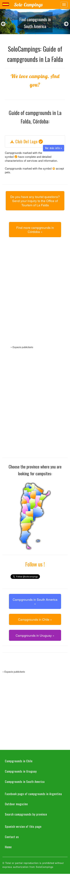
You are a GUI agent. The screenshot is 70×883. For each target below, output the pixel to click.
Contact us (12, 836)
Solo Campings (28, 4)
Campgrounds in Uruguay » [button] (35, 635)
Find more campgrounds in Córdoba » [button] (35, 229)
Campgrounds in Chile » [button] (35, 619)
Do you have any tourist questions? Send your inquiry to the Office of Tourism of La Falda (35, 200)
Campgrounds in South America (25, 781)
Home (8, 846)
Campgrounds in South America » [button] (35, 601)
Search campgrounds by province (26, 814)
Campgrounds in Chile (19, 761)
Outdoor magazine (16, 803)
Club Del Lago (38, 141)
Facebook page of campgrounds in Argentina (33, 793)
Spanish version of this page (23, 826)
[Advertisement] (35, 295)
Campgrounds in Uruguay (21, 771)
